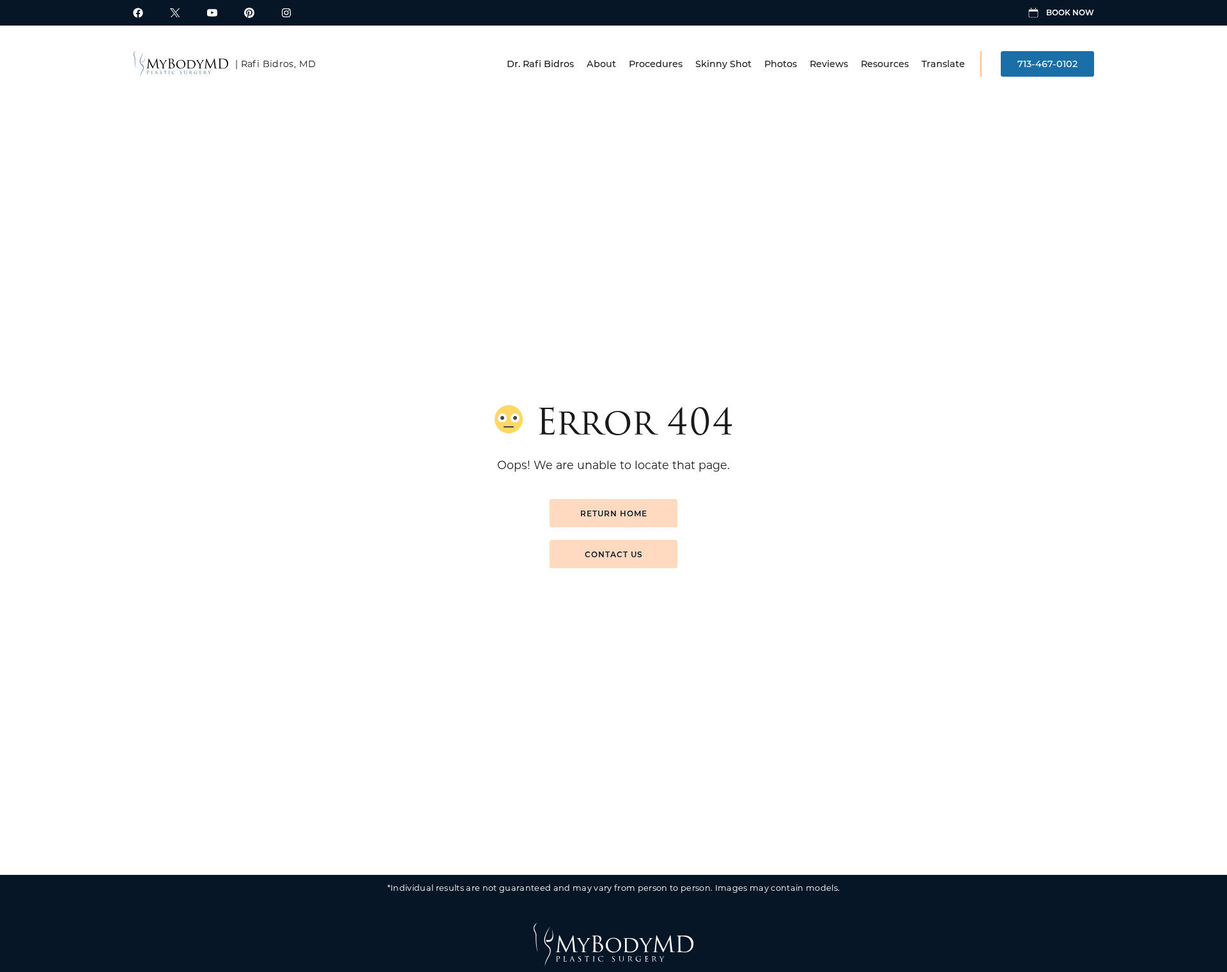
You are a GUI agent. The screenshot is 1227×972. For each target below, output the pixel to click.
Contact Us (614, 554)
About (601, 64)
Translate (943, 64)
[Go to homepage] (181, 64)
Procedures (656, 64)
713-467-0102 (1047, 64)
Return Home (613, 513)
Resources (885, 64)
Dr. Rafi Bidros (540, 64)
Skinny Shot (723, 64)
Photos (780, 64)
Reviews (829, 64)
